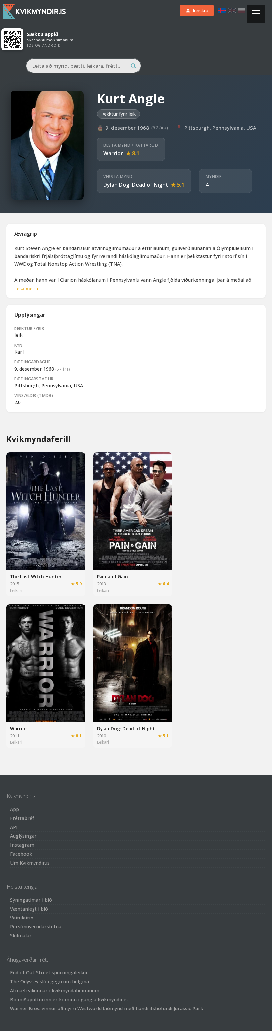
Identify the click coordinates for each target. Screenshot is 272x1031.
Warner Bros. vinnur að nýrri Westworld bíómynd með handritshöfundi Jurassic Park (106, 1008)
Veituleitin (21, 918)
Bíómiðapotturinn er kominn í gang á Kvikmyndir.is (69, 999)
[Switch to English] (232, 10)
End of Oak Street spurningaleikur (49, 972)
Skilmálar (21, 935)
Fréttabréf (22, 818)
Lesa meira (26, 288)
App (14, 809)
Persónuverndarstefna (35, 926)
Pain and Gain (112, 576)
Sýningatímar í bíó (31, 900)
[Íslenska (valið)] (222, 10)
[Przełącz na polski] (241, 10)
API (14, 827)
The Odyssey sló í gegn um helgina (49, 981)
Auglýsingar (23, 836)
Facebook (21, 854)
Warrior (113, 153)
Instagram (22, 845)
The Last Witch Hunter (36, 576)
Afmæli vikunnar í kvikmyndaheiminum (54, 990)
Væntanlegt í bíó (29, 909)
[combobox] (83, 65)
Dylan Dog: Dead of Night (135, 184)
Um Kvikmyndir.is (30, 863)
